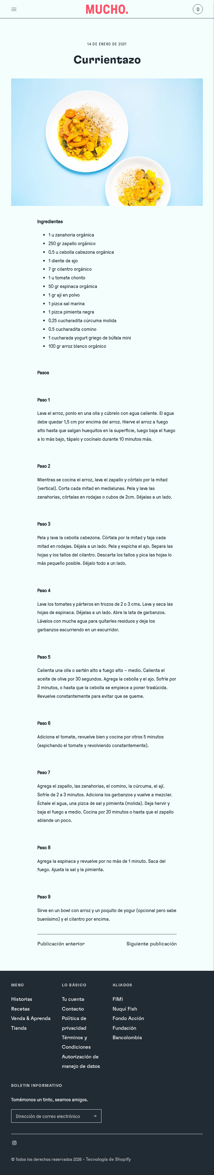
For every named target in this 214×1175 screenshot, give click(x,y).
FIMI (118, 999)
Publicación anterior (60, 944)
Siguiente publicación (152, 944)
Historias (21, 999)
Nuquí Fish (125, 1009)
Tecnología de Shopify (108, 1159)
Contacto (73, 1009)
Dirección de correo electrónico (46, 1110)
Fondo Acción (128, 1018)
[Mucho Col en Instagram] (14, 1143)
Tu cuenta (73, 999)
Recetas (20, 1009)
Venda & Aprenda (30, 1018)
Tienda (18, 1028)
